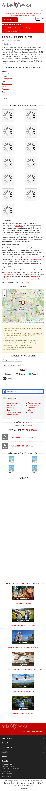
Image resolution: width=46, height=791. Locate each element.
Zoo (8, 410)
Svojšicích (5, 277)
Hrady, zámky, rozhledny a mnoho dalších (23, 647)
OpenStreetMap (32, 322)
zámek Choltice (7, 279)
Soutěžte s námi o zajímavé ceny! (23, 691)
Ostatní (18, 360)
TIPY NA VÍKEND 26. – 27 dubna (21, 437)
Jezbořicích (35, 279)
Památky (9, 40)
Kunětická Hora (34, 277)
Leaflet (24, 322)
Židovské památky (34, 403)
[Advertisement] (23, 503)
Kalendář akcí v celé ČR (23, 603)
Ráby (3, 272)
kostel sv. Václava (23, 279)
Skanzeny (10, 408)
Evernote (21, 374)
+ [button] (4, 292)
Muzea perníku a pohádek (29, 270)
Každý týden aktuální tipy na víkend (23, 625)
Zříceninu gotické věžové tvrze (25, 274)
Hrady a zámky (8, 360)
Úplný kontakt (6, 776)
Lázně (30, 410)
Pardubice (5, 89)
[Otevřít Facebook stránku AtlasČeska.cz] (23, 391)
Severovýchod (7, 78)
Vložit (8, 20)
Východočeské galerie (20, 259)
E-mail (8, 379)
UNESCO (31, 408)
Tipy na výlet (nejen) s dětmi (23, 713)
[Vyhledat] (42, 10)
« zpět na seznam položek (12, 365)
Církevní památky (34, 405)
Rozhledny (11, 405)
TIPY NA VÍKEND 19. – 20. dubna (21, 446)
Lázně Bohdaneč (8, 274)
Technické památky (14, 412)
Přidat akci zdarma (33, 732)
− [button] (4, 295)
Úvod (3, 40)
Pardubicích (19, 226)
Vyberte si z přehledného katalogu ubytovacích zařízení (23, 669)
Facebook (8, 374)
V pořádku (23, 789)
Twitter (34, 374)
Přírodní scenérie (13, 414)
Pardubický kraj (7, 84)
